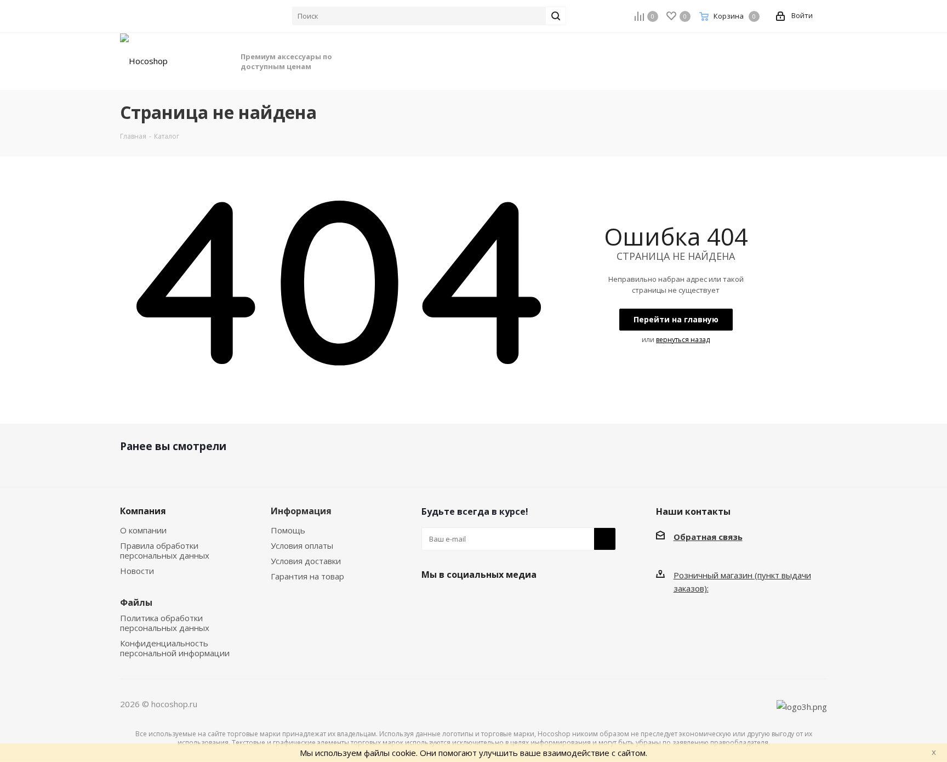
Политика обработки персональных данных (164, 622)
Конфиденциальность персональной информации (175, 648)
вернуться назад (683, 339)
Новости (137, 570)
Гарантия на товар (307, 576)
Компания (143, 511)
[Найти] (555, 16)
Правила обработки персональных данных (164, 550)
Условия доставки (306, 560)
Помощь (288, 530)
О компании (143, 530)
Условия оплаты (302, 545)
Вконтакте (432, 600)
